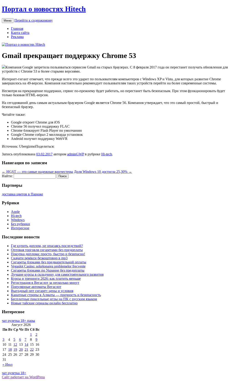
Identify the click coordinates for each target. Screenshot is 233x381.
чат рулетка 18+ (14, 373)
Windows (18, 220)
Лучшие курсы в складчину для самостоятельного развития (57, 274)
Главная (17, 28)
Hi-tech (106, 154)
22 (32, 349)
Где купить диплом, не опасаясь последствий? (47, 246)
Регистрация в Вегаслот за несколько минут (45, 283)
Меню (8, 20)
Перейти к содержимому (33, 20)
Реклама (17, 37)
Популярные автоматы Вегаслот (36, 287)
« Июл (8, 364)
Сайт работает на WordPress (23, 377)
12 (15, 344)
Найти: (7, 176)
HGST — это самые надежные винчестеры (37, 172)
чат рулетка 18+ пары (18, 321)
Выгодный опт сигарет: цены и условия (42, 291)
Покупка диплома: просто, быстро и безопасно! (48, 254)
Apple (15, 212)
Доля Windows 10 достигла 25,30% (103, 172)
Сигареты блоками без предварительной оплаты (48, 262)
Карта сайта (20, 33)
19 (15, 349)
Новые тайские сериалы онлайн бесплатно (44, 303)
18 (10, 349)
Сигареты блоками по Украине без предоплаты (47, 270)
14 (26, 344)
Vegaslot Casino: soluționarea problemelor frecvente (48, 266)
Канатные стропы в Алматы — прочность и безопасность (56, 295)
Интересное (20, 228)
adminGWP (75, 154)
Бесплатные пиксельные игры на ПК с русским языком (54, 299)
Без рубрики (20, 224)
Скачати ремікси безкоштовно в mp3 (39, 258)
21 (26, 349)
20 (21, 349)
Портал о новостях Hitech (44, 9)
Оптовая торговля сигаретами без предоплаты (47, 250)
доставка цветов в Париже (22, 194)
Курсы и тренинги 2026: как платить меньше (46, 278)
